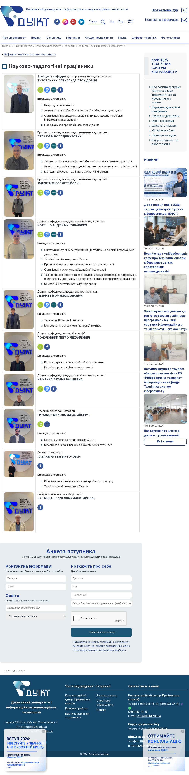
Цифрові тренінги (144, 38)
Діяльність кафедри (164, 126)
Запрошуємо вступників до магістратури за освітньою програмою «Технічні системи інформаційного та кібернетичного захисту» (165, 320)
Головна (6, 46)
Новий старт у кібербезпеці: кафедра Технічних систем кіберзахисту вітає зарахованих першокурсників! (165, 263)
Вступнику (54, 38)
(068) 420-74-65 (137, 712)
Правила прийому (76, 709)
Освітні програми (163, 121)
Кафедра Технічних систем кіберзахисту (100, 46)
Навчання (73, 38)
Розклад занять (107, 696)
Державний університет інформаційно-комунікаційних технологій (77, 9)
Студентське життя (99, 38)
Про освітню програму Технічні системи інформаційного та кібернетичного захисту (166, 95)
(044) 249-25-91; (149, 704)
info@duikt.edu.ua (36, 727)
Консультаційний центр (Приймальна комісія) (77, 700)
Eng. (120, 22)
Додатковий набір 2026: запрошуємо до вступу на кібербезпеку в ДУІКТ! (163, 209)
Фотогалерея (170, 38)
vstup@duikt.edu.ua (149, 716)
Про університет (14, 38)
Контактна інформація (161, 19)
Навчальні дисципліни (166, 116)
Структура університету (48, 46)
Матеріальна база (163, 131)
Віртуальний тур (165, 10)
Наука (122, 38)
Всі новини (165, 441)
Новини (36, 38)
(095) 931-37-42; (170, 704)
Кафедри (70, 46)
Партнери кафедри (164, 135)
